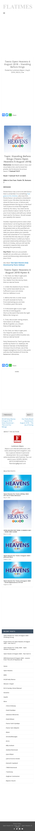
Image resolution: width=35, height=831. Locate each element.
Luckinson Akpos (18, 70)
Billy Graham (10, 745)
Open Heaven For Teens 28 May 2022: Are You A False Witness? (16, 494)
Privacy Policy (17, 823)
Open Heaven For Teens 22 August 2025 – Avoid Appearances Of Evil (17, 581)
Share (14, 115)
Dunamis (6, 692)
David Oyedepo (11, 710)
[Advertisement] (17, 35)
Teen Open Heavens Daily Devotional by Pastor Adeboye (15, 264)
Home (5, 666)
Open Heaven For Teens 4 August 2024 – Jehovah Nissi (17, 556)
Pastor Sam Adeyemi (12, 728)
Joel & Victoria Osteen (13, 758)
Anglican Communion (13, 776)
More (5, 701)
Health (6, 697)
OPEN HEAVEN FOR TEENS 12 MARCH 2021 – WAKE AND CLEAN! (17, 531)
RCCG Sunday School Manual (13, 688)
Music (8, 732)
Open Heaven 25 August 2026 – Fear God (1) (17, 654)
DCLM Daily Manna (9, 679)
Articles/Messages (11, 736)
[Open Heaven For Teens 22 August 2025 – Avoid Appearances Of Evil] (18, 570)
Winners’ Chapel (9, 684)
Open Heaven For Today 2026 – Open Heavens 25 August (15, 648)
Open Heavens (8, 670)
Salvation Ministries (12, 714)
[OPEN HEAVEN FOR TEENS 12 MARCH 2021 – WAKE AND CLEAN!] (18, 514)
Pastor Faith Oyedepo (13, 723)
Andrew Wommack (12, 750)
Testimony (9, 772)
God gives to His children (16, 195)
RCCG (18, 72)
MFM (5, 675)
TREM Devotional (11, 767)
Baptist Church (11, 781)
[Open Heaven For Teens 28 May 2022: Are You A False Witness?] (18, 483)
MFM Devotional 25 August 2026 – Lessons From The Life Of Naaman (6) (17, 659)
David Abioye (10, 719)
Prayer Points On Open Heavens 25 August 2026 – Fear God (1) (17, 642)
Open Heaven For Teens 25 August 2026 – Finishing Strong (16, 636)
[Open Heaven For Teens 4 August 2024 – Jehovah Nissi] (18, 544)
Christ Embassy (11, 706)
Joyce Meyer (10, 754)
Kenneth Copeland (12, 763)
